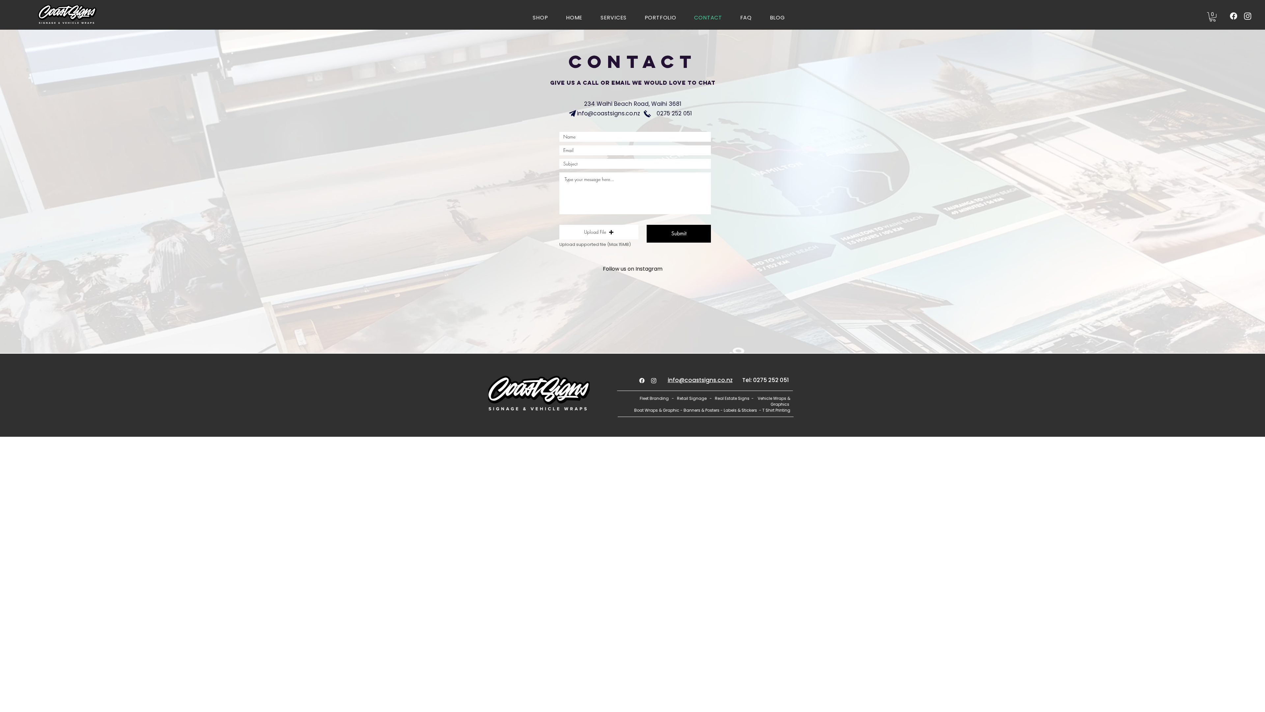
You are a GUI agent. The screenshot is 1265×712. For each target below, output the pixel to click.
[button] (1212, 17)
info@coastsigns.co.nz (608, 113)
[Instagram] (1247, 16)
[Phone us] (647, 113)
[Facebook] (1233, 16)
